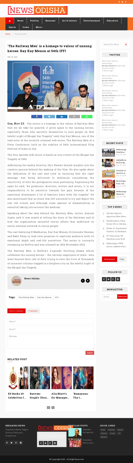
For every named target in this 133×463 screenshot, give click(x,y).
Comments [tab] (109, 259)
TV (119, 433)
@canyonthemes (109, 66)
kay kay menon (44, 297)
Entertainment (92, 20)
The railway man (26, 297)
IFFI (57, 297)
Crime (25, 27)
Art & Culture (69, 20)
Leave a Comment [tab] (16, 311)
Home (7, 34)
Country (111, 430)
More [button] (38, 27)
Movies (104, 437)
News (20, 20)
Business (50, 20)
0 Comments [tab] (33, 311)
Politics (34, 20)
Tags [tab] (122, 259)
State (103, 430)
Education (112, 20)
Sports (12, 27)
